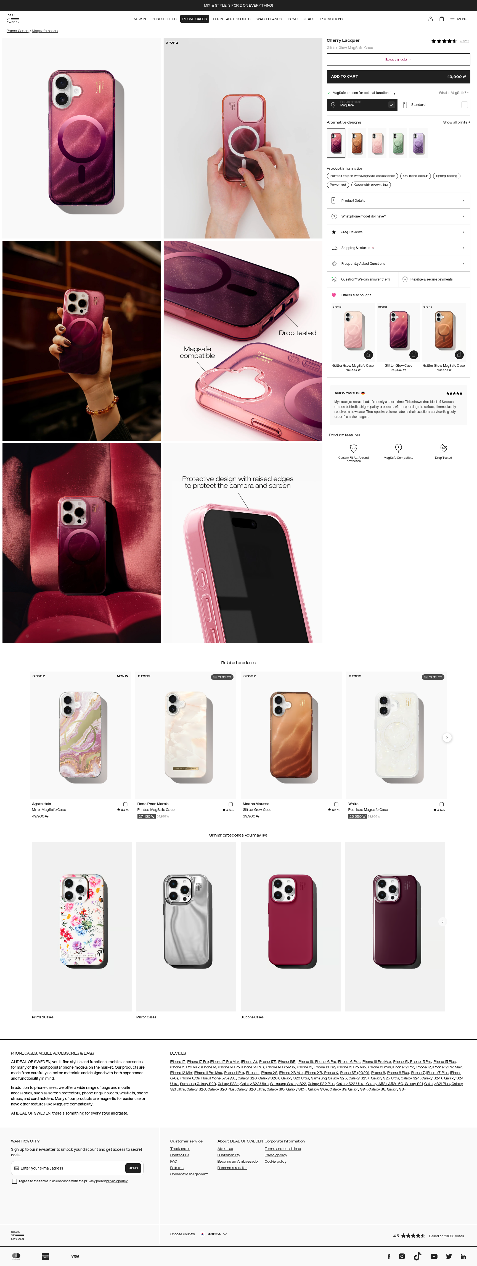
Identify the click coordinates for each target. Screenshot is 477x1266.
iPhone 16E (286, 1062)
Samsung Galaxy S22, (288, 1084)
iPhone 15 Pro (420, 1062)
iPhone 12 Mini (181, 1073)
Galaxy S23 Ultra (254, 1084)
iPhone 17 (178, 1062)
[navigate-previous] (447, 737)
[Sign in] (430, 18)
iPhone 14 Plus (252, 1067)
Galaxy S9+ (357, 1089)
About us (225, 1149)
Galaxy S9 (338, 1089)
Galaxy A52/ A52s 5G (384, 1084)
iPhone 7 (418, 1073)
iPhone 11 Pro (234, 1073)
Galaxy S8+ (396, 1089)
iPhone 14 (208, 1067)
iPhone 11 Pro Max (208, 1073)
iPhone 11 (252, 1073)
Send (133, 1168)
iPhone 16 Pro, (325, 1062)
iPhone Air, (249, 1062)
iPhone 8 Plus (398, 1073)
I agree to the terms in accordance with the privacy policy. (73, 1181)
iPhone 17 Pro (198, 1062)
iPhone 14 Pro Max (280, 1067)
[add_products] (368, 354)
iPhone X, (331, 1073)
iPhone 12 (423, 1067)
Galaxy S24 (410, 1078)
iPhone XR (313, 1073)
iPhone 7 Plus (437, 1073)
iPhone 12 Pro (403, 1067)
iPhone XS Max (291, 1073)
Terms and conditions (283, 1149)
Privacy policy (276, 1155)
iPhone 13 (304, 1067)
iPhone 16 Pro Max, (377, 1062)
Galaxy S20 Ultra (251, 1089)
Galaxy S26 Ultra (295, 1078)
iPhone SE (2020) (354, 1073)
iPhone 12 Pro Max (447, 1067)
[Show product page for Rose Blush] (377, 143)
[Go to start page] (13, 18)
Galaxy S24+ (432, 1078)
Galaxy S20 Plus (221, 1089)
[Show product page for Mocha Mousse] (357, 143)
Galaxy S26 (247, 1078)
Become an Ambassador (238, 1161)
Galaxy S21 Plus (437, 1084)
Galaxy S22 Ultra (350, 1084)
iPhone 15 (400, 1062)
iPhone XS (269, 1073)
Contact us (179, 1155)
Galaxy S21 (413, 1084)
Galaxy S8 (377, 1089)
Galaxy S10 (275, 1089)
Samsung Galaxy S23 (198, 1084)
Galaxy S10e (318, 1089)
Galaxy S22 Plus (321, 1084)
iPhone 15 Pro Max (185, 1067)
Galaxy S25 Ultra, (385, 1078)
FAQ (173, 1161)
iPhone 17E (267, 1062)
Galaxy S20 (196, 1089)
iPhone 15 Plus (444, 1062)
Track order (180, 1149)
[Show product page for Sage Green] (398, 143)
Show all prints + (456, 122)
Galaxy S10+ (296, 1089)
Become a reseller (232, 1168)
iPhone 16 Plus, (349, 1062)
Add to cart (398, 77)
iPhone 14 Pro (228, 1067)
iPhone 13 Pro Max (351, 1067)
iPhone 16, (306, 1062)
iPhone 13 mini (379, 1067)
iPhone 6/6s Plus (194, 1078)
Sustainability (229, 1155)
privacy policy (117, 1181)
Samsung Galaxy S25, (329, 1078)
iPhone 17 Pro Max (225, 1062)
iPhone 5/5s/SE (223, 1078)
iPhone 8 (378, 1073)
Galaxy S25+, (359, 1078)
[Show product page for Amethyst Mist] (418, 143)
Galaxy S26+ (268, 1078)
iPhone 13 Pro (324, 1067)
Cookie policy (276, 1161)
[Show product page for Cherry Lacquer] (336, 143)
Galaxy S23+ (228, 1084)
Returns (177, 1168)
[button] (430, 1235)
